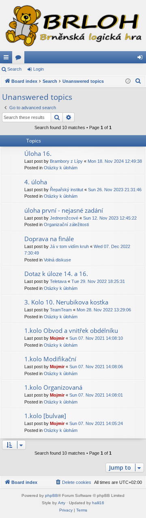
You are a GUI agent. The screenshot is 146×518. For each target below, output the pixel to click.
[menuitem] (138, 81)
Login (38, 69)
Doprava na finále (49, 239)
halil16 (98, 503)
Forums (19, 58)
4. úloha (35, 182)
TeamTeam (61, 309)
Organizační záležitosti (66, 224)
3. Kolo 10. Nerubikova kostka (66, 302)
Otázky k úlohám (60, 167)
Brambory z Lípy (66, 161)
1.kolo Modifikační (50, 359)
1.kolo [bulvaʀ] (45, 416)
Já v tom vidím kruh (69, 246)
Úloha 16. (38, 153)
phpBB (51, 495)
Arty (61, 503)
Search (14, 69)
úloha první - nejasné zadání (63, 210)
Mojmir (57, 338)
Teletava (58, 281)
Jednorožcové (64, 218)
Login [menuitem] (141, 58)
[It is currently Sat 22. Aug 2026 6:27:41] (128, 81)
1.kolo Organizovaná (53, 387)
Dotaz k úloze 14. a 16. (56, 274)
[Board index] (73, 25)
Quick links (7, 58)
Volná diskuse (57, 259)
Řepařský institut (66, 189)
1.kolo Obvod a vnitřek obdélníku (71, 330)
